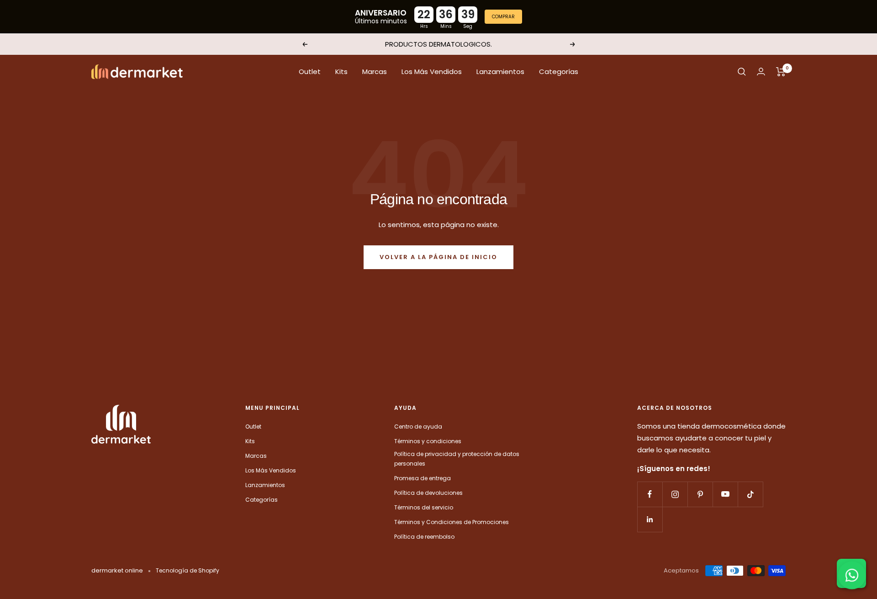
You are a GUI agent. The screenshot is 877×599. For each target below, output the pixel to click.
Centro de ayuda (418, 426)
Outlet (310, 71)
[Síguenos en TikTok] (750, 494)
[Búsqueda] (742, 72)
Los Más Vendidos (432, 71)
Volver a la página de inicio (438, 257)
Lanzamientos (500, 71)
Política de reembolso (424, 537)
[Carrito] (781, 71)
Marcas (374, 71)
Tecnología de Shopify (187, 570)
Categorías (558, 71)
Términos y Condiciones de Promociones (451, 522)
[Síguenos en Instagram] (674, 494)
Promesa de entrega (422, 478)
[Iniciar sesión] (761, 71)
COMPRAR (503, 16)
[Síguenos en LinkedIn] (649, 519)
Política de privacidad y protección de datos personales (456, 458)
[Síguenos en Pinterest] (700, 494)
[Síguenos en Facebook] (649, 494)
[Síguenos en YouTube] (725, 494)
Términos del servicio (423, 507)
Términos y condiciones (427, 441)
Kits (341, 71)
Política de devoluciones (428, 493)
